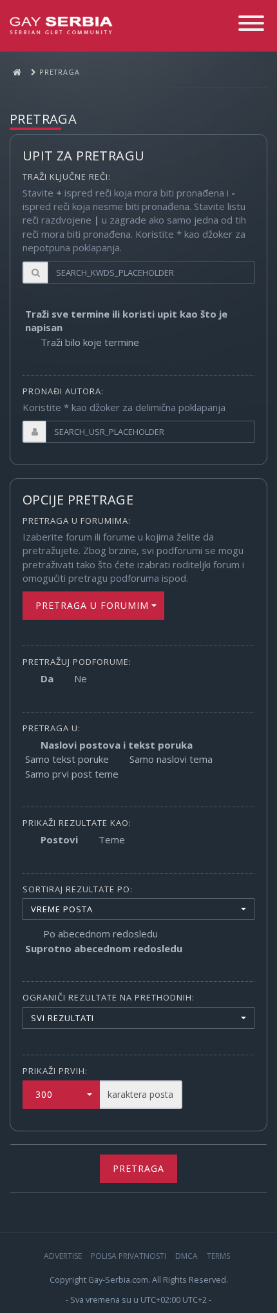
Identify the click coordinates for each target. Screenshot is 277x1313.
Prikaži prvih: (55, 1071)
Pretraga (138, 1168)
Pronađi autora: (63, 391)
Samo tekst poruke (67, 758)
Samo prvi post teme (72, 773)
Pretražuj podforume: (77, 661)
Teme (112, 839)
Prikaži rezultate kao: (77, 823)
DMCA (186, 1256)
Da (47, 678)
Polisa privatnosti (128, 1256)
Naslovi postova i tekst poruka (117, 744)
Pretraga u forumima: (77, 520)
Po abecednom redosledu (100, 933)
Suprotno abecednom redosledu (103, 948)
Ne (80, 678)
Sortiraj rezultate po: (78, 889)
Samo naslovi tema (171, 758)
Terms (218, 1256)
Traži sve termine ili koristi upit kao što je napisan (126, 320)
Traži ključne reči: (67, 176)
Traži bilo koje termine (90, 342)
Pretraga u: (52, 728)
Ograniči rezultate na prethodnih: (109, 997)
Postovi (59, 839)
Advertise (63, 1256)
